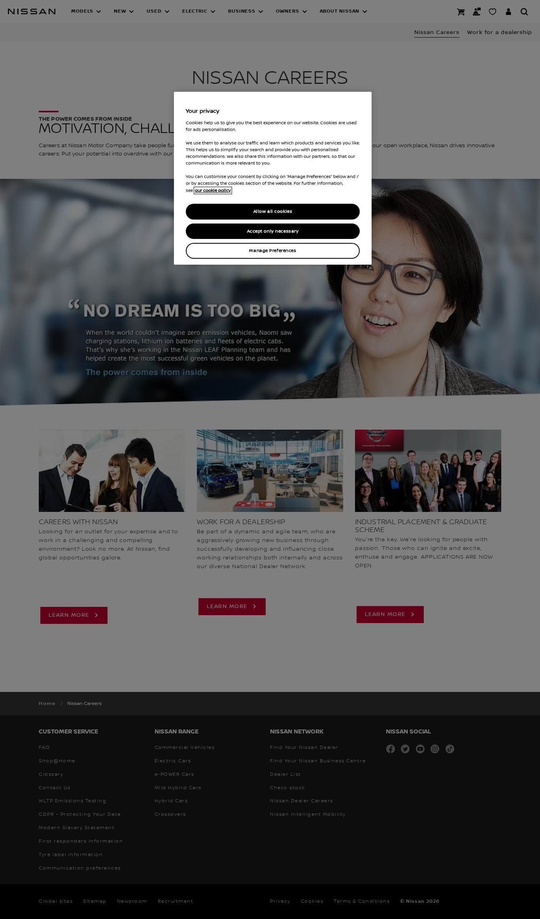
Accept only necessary (273, 231)
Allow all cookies (273, 211)
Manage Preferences (272, 250)
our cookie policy (213, 190)
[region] (273, 178)
